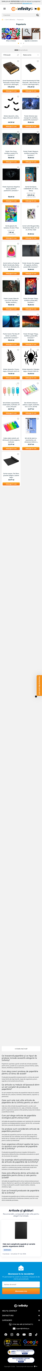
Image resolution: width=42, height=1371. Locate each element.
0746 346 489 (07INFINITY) (22, 1324)
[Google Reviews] (30, 1342)
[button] (18, 43)
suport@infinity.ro (22, 1329)
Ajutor (30, 7)
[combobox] (21, 15)
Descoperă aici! (27, 3)
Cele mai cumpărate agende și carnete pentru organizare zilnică (19, 899)
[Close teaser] (36, 696)
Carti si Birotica (10, 19)
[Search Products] (37, 15)
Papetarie (20, 19)
